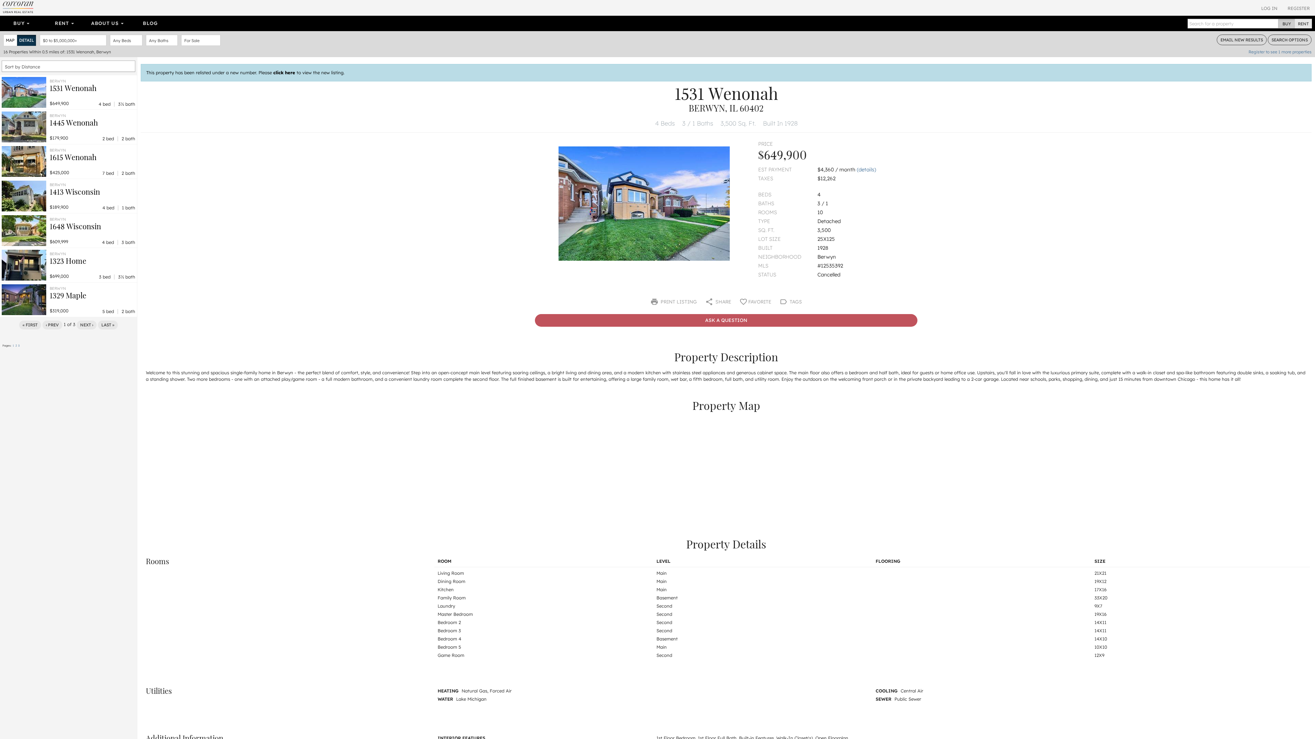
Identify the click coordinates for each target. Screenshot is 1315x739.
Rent (63, 23)
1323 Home (68, 261)
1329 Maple (68, 295)
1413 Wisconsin (75, 191)
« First (30, 324)
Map (10, 40)
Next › (86, 324)
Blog (150, 23)
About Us (105, 23)
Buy (19, 23)
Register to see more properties (1280, 51)
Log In (1269, 8)
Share (722, 302)
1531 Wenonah (73, 88)
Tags (795, 302)
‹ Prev (52, 324)
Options (1290, 39)
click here (284, 72)
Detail (26, 40)
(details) (866, 169)
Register (1299, 8)
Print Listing (678, 302)
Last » (107, 324)
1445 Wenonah (74, 122)
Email (1241, 39)
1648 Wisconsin (75, 226)
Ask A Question (726, 320)
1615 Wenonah (73, 157)
